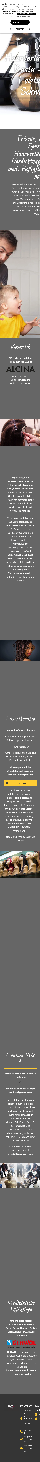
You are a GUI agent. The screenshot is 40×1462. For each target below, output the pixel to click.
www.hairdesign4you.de (28, 1448)
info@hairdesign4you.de (28, 1439)
